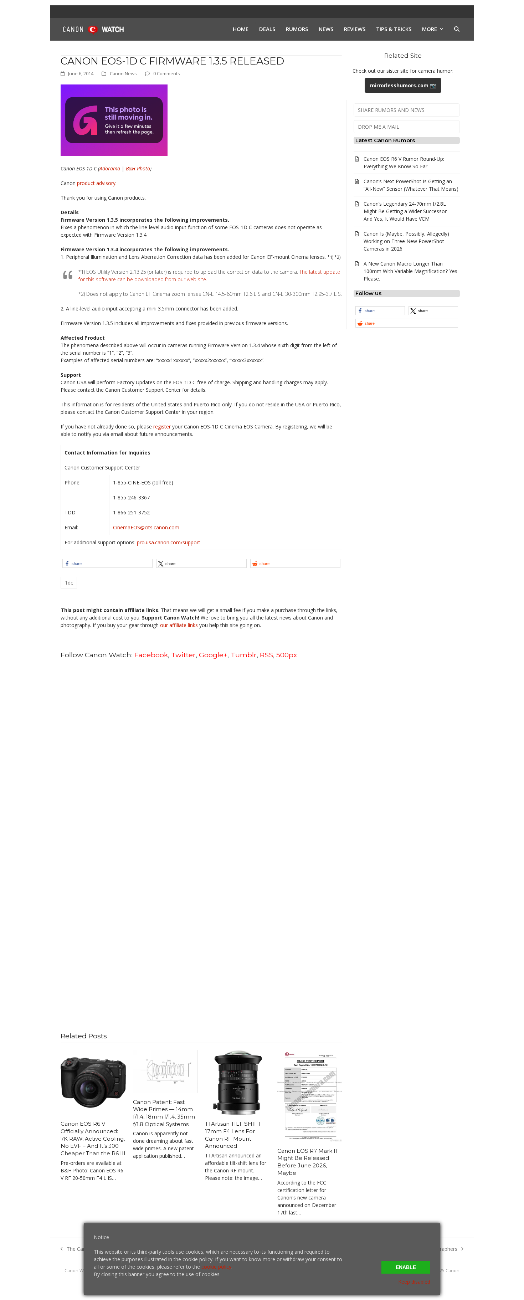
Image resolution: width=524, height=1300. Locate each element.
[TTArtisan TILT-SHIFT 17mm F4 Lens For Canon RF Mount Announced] (237, 1082)
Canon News (123, 73)
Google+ (213, 655)
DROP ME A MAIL (378, 126)
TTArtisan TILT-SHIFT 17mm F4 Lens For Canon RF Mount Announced (233, 1134)
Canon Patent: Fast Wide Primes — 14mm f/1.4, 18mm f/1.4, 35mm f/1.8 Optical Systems (164, 1113)
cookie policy (216, 1266)
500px (286, 655)
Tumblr (244, 655)
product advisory (96, 183)
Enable (406, 1267)
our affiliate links (179, 625)
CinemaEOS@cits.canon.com (146, 527)
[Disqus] (201, 756)
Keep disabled (414, 1281)
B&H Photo (138, 168)
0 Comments (166, 73)
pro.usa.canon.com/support (168, 542)
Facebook (151, 655)
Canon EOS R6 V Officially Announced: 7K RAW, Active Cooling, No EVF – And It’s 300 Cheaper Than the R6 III (93, 1138)
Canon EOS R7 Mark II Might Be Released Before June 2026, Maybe (307, 1161)
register (162, 426)
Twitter (183, 655)
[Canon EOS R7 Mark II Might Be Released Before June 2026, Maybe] (310, 1095)
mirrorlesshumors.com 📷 (403, 85)
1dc (69, 582)
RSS (266, 655)
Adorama (109, 168)
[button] (457, 29)
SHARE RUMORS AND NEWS (391, 110)
